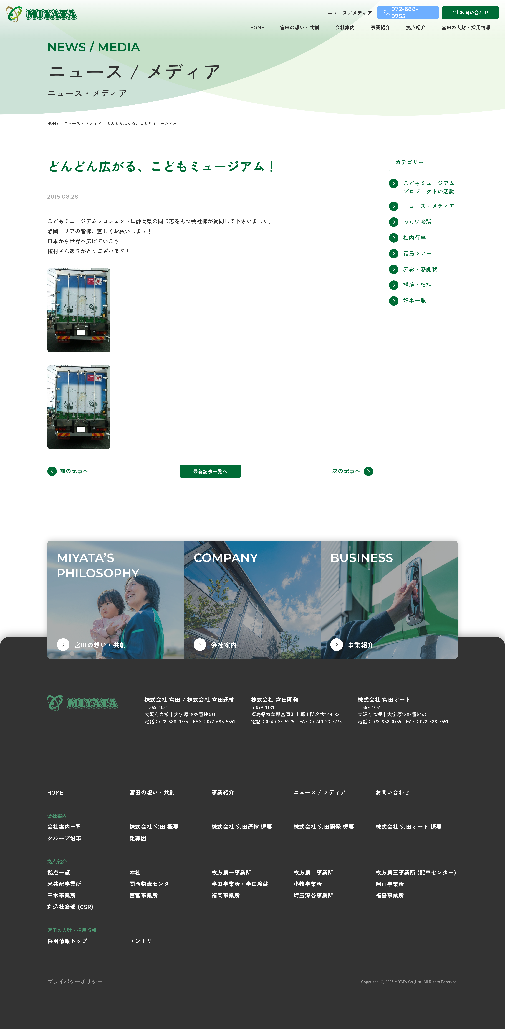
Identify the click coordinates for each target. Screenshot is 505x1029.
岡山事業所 (390, 884)
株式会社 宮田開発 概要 (324, 826)
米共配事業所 (64, 884)
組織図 (138, 838)
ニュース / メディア (83, 123)
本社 (135, 872)
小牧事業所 (308, 884)
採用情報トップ (67, 941)
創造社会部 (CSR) (70, 906)
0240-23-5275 (280, 721)
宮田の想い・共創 (299, 27)
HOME (257, 27)
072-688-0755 (173, 721)
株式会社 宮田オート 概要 (409, 826)
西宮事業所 (143, 895)
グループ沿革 (64, 838)
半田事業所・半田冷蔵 (240, 884)
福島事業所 (390, 895)
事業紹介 (380, 27)
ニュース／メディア (350, 12)
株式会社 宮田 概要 (154, 826)
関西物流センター (152, 884)
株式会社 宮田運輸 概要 (241, 826)
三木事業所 (61, 895)
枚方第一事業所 (231, 872)
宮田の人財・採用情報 (466, 27)
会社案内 (345, 27)
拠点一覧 (58, 872)
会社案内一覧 (64, 826)
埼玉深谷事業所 (314, 895)
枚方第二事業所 (314, 872)
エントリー (143, 941)
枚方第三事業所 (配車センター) (416, 872)
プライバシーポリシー (75, 981)
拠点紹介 (416, 27)
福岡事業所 (225, 895)
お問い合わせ (393, 792)
